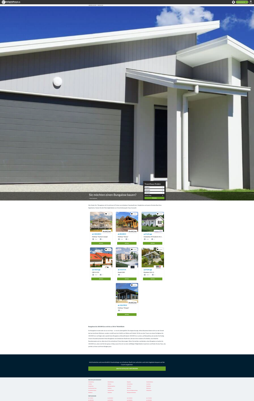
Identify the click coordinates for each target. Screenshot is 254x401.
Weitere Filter (148, 195)
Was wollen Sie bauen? (94, 379)
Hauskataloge (242, 2)
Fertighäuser (92, 396)
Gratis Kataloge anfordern (127, 368)
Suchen (155, 198)
